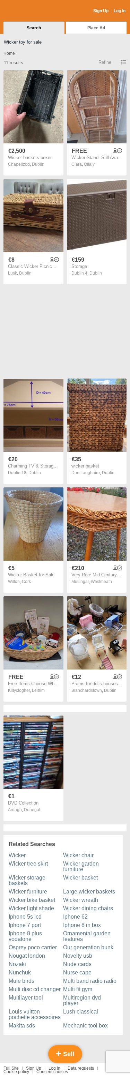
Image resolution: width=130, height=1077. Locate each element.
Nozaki (17, 964)
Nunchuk (20, 972)
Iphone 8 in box (82, 925)
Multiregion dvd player (82, 1000)
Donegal (32, 809)
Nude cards (77, 964)
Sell (67, 1053)
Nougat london (27, 956)
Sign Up (101, 10)
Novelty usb (77, 956)
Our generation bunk (88, 947)
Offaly (89, 164)
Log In (119, 10)
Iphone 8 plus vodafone (25, 936)
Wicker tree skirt (28, 864)
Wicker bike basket (32, 900)
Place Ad (96, 27)
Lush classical (80, 1012)
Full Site (11, 1068)
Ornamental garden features (87, 936)
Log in (54, 1068)
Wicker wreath (80, 900)
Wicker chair (78, 855)
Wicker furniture (28, 892)
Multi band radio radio (89, 981)
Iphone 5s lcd (25, 917)
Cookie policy (16, 1071)
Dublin (38, 164)
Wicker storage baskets (27, 880)
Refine (104, 62)
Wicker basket (80, 878)
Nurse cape (77, 972)
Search (34, 27)
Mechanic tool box (85, 1026)
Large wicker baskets (89, 892)
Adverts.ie (30, 11)
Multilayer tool (26, 998)
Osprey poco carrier (33, 947)
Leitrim (38, 690)
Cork (26, 581)
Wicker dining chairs (88, 908)
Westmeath (101, 581)
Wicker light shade (31, 908)
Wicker (17, 855)
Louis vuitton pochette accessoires (35, 1014)
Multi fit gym (77, 989)
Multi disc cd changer (35, 989)
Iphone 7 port (25, 925)
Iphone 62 (75, 917)
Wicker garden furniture (81, 866)
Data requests (81, 1068)
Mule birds (21, 981)
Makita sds (22, 1026)
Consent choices (52, 1071)
